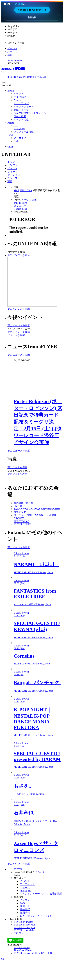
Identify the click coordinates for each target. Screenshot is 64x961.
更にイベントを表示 (18, 325)
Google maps (20, 209)
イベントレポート (24, 106)
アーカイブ (20, 137)
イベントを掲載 (16, 335)
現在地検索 (20, 116)
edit (20, 60)
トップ (11, 162)
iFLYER (18, 869)
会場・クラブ (21, 110)
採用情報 (25, 912)
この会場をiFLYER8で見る (32, 9)
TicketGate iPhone (23, 950)
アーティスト (14, 175)
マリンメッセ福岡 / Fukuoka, (32, 604)
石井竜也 (24, 813)
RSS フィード (21, 933)
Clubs (10, 146)
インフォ (12, 165)
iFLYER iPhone (22, 947)
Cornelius (24, 656)
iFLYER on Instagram (24, 927)
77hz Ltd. (41, 872)
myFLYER (12, 60)
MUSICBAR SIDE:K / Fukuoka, (33, 572)
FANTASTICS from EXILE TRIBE (35, 593)
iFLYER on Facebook (24, 924)
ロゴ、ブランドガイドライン (36, 916)
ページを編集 (29, 199)
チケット (19, 100)
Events (10, 90)
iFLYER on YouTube (24, 930)
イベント (12, 48)
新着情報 (32, 17)
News (10, 135)
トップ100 (19, 128)
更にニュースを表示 (18, 354)
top (2, 958)
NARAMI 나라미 (36, 564)
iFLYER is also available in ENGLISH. (26, 77)
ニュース (12, 178)
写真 (9, 55)
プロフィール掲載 (24, 131)
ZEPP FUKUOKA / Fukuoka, (32, 663)
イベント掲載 (21, 119)
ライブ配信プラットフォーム (30, 113)
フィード (12, 171)
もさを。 (24, 786)
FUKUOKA (26, 190)
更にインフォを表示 (18, 255)
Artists (10, 122)
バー (9, 51)
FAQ (22, 903)
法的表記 (25, 909)
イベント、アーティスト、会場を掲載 (41, 893)
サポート (25, 906)
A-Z (16, 125)
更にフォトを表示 (17, 467)
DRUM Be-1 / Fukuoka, (29, 794)
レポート (19, 141)
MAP (16, 190)
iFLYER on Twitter (23, 922)
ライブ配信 (20, 97)
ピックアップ (21, 103)
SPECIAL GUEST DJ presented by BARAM (37, 756)
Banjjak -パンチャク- (37, 682)
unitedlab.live (20, 202)
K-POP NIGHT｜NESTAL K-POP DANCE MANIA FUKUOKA (33, 718)
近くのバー (20, 205)
